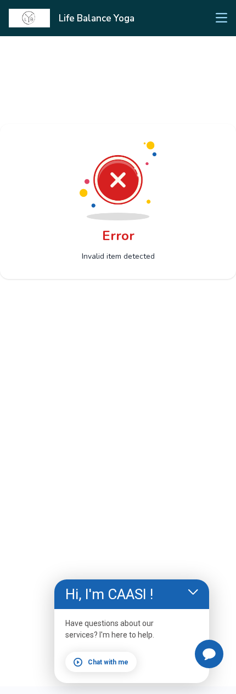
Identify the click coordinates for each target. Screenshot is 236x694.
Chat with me (108, 662)
